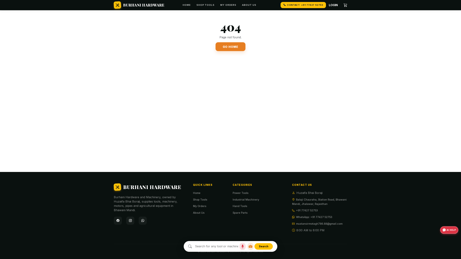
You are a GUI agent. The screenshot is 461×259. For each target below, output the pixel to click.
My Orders (228, 5)
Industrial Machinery (246, 199)
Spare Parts (240, 212)
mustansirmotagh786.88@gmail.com (319, 223)
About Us (249, 5)
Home (187, 5)
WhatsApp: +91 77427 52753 (314, 217)
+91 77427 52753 (307, 210)
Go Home (230, 47)
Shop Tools (205, 5)
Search (263, 246)
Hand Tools (240, 206)
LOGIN (333, 5)
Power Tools (241, 192)
